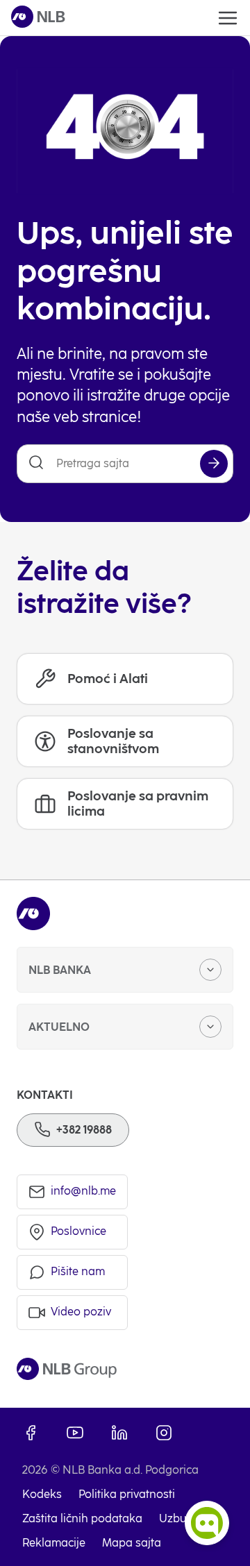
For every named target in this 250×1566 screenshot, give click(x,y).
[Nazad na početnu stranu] (38, 18)
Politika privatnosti (126, 1494)
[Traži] (214, 464)
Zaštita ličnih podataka (82, 1518)
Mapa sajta (131, 1542)
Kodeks (42, 1494)
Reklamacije (53, 1542)
